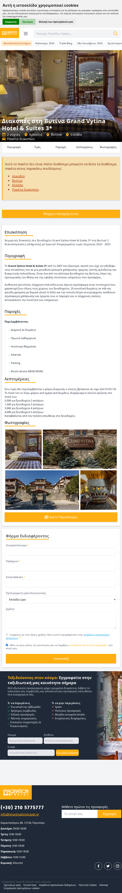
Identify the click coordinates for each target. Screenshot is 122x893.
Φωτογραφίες (108, 147)
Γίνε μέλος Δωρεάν (67, 752)
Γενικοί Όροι (30, 884)
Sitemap (103, 884)
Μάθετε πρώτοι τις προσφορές (85, 807)
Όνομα (12, 735)
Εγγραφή (109, 814)
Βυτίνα (56, 134)
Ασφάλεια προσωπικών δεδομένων (57, 884)
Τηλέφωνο (13, 561)
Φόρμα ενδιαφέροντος (61, 214)
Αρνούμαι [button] (27, 21)
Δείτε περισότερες (63, 517)
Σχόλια (10, 609)
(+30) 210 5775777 (22, 807)
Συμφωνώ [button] (11, 21)
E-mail (11, 747)
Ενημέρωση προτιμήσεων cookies (22, 888)
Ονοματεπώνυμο (17, 545)
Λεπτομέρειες (84, 147)
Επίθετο (49, 735)
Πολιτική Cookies (88, 884)
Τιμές (37, 147)
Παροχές (61, 147)
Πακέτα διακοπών (21, 139)
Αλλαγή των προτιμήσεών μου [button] (56, 21)
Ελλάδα (76, 134)
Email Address (15, 577)
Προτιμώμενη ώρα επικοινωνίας (26, 593)
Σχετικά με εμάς (12, 884)
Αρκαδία (35, 134)
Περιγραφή (14, 147)
